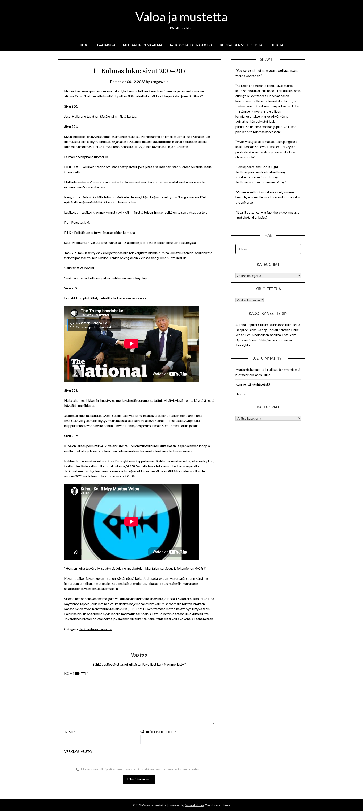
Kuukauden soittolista (241, 45)
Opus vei (241, 340)
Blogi (85, 45)
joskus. (194, 426)
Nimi (70, 732)
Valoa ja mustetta (181, 16)
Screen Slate (257, 340)
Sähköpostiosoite (158, 732)
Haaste (240, 394)
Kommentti (76, 673)
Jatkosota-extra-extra (191, 45)
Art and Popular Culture (252, 325)
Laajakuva (106, 45)
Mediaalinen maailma (142, 45)
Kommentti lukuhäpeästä (252, 384)
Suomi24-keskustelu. (170, 421)
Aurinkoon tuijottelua (285, 325)
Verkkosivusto (78, 751)
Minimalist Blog (195, 805)
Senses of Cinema (279, 340)
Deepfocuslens (245, 330)
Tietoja (276, 45)
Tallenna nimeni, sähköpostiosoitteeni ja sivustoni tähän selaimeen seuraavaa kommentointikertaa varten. (140, 769)
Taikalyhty (242, 345)
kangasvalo (159, 82)
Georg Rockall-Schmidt (274, 330)
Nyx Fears (289, 335)
